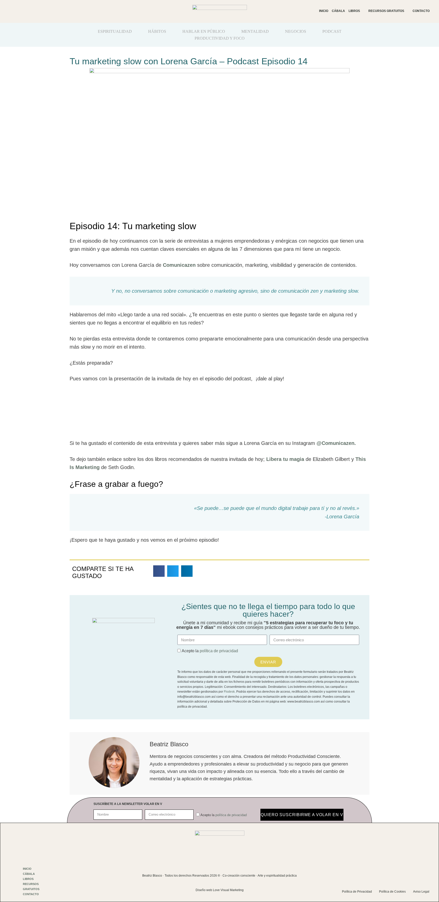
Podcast (331, 31)
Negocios (295, 31)
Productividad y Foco (220, 38)
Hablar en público (203, 31)
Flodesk (229, 691)
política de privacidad (219, 651)
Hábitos (157, 31)
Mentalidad (255, 31)
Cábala (338, 11)
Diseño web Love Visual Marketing (220, 890)
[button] (159, 571)
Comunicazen (180, 265)
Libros (354, 11)
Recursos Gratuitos (386, 11)
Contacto (421, 11)
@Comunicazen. (336, 443)
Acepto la (210, 651)
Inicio (323, 11)
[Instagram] (384, 872)
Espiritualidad (115, 31)
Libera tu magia (285, 459)
